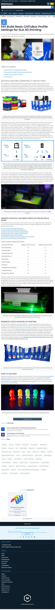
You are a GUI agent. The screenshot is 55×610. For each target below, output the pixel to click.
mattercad (4, 448)
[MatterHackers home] (7, 4)
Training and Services (46, 13)
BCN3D (29, 451)
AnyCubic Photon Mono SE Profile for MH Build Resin (14, 231)
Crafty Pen (49, 451)
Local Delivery (5, 580)
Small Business (43, 444)
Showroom (4, 557)
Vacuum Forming (24, 462)
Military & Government (21, 466)
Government (5, 565)
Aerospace (4, 466)
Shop (2, 553)
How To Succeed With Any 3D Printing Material (28, 469)
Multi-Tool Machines (43, 466)
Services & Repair (6, 567)
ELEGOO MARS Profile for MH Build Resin (12, 235)
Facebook (20, 537)
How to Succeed (8, 76)
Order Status (5, 578)
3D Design (17, 444)
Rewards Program (7, 582)
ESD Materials (16, 451)
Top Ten (3, 459)
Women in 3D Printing (42, 16)
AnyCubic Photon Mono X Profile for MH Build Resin (14, 233)
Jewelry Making (23, 448)
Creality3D (43, 469)
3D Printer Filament (29, 13)
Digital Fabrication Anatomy (8, 455)
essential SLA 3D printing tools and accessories (24, 381)
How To (49, 16)
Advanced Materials (6, 462)
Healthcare (13, 469)
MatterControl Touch (6, 451)
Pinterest (31, 537)
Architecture (4, 473)
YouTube (34, 537)
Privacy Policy (5, 588)
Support (3, 563)
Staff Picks (14, 13)
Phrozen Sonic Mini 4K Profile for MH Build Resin (13, 238)
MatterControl (33, 16)
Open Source (36, 451)
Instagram (26, 537)
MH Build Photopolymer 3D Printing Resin (26, 329)
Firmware (11, 444)
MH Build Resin (6, 367)
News (3, 555)
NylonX (23, 451)
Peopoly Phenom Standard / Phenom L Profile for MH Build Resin (17, 236)
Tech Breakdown (18, 459)
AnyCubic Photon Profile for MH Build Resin (12, 228)
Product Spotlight (45, 462)
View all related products (27, 518)
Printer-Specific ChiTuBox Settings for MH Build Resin (18, 72)
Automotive (11, 448)
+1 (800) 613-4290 (31, 1)
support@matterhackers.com (11, 547)
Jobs (2, 584)
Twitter (23, 537)
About (3, 574)
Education (10, 459)
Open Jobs (11, 466)
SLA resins (32, 88)
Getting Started (26, 16)
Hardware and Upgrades (27, 455)
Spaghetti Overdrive (32, 466)
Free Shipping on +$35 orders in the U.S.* (10, 1)
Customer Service (23, 1)
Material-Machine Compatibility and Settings (15, 70)
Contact (3, 576)
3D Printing (4, 444)
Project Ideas (39, 459)
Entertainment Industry (42, 448)
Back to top (27, 523)
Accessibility (5, 592)
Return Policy (5, 586)
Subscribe (27, 533)
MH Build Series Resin (15, 285)
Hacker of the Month (24, 473)
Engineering (31, 448)
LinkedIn (29, 537)
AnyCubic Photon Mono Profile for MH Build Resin (14, 230)
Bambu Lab (37, 13)
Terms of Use (5, 590)
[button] (27, 10)
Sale (10, 13)
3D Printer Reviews (10, 16)
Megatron (43, 451)
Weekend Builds (19, 16)
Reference (15, 462)
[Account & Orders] (48, 4)
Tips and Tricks (38, 455)
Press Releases (34, 444)
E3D (17, 448)
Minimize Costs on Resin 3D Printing (13, 74)
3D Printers (21, 13)
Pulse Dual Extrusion (34, 462)
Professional (5, 559)
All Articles (4, 16)
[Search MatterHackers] (52, 7)
